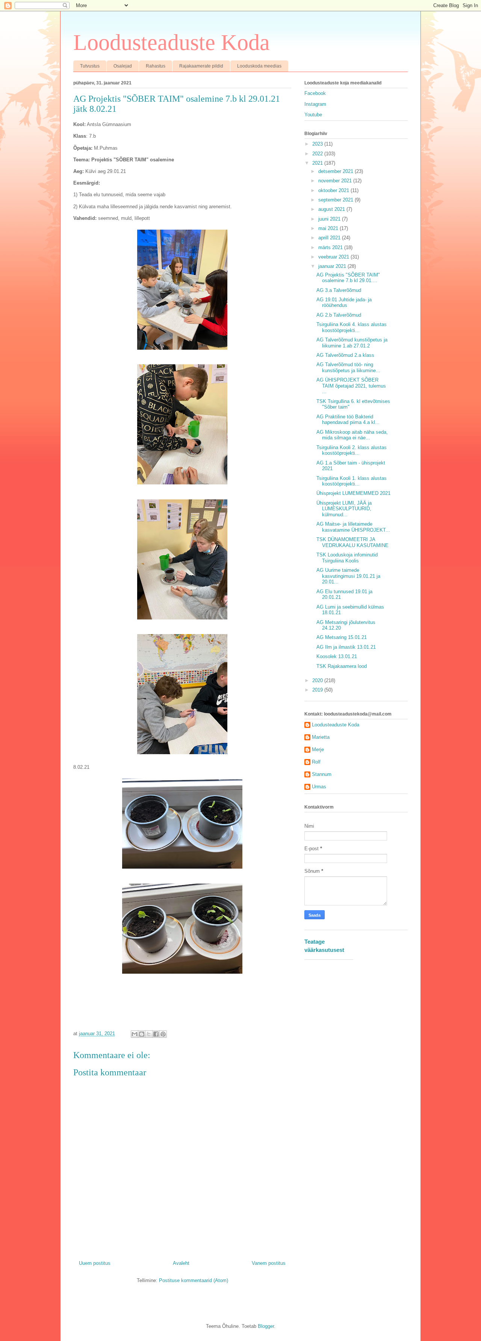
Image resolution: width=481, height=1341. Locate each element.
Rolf (316, 762)
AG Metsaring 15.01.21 (341, 637)
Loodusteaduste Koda (171, 42)
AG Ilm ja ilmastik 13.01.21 (346, 647)
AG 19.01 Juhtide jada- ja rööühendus (344, 302)
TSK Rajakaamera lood (341, 666)
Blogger (266, 1326)
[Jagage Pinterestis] (163, 1034)
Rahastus (155, 66)
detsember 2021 (336, 171)
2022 (318, 153)
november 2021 (335, 180)
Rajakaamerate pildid (201, 66)
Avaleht (181, 1263)
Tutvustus (90, 66)
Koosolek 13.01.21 (336, 656)
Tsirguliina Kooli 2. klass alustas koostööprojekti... (351, 450)
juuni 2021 (330, 219)
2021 (318, 163)
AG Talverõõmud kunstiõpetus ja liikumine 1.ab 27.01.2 (351, 343)
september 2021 (336, 200)
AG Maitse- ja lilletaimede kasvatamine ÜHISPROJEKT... (353, 527)
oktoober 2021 (334, 190)
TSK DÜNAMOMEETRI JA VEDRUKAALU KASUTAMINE (352, 542)
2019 (318, 690)
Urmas (319, 786)
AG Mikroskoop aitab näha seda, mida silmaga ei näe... (352, 435)
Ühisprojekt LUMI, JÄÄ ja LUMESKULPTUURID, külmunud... (344, 508)
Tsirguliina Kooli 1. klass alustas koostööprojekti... (351, 481)
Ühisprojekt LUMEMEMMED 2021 (353, 493)
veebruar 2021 (334, 257)
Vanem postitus (269, 1263)
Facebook (315, 93)
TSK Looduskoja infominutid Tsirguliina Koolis (347, 558)
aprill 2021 (330, 238)
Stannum (321, 774)
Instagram (315, 104)
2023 (318, 144)
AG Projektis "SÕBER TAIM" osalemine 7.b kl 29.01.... (348, 278)
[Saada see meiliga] (134, 1034)
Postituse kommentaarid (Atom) (193, 1280)
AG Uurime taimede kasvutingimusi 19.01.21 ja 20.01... (348, 576)
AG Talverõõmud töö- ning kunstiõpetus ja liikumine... (348, 367)
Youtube (313, 114)
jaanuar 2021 (333, 266)
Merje (318, 749)
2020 (318, 680)
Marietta (321, 737)
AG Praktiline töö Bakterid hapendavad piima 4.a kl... (348, 419)
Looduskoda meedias (259, 66)
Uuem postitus (94, 1263)
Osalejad (122, 66)
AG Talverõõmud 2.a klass (345, 355)
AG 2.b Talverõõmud (338, 315)
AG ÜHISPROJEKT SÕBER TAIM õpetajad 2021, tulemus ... (351, 385)
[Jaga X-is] (149, 1034)
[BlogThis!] (141, 1034)
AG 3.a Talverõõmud (338, 290)
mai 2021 (329, 228)
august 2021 (332, 209)
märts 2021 (331, 247)
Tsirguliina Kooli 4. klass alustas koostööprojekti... (351, 327)
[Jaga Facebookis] (156, 1034)
